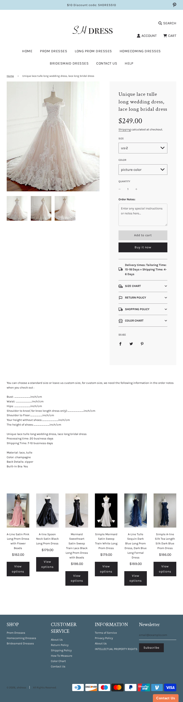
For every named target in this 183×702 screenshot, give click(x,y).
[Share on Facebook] (120, 343)
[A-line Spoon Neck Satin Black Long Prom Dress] (47, 510)
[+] (136, 189)
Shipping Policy (61, 650)
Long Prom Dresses (93, 51)
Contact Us (106, 63)
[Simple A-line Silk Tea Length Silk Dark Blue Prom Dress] (165, 510)
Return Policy (60, 645)
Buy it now (143, 247)
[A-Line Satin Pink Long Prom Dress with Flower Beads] (18, 510)
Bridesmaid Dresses (69, 63)
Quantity (124, 181)
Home (27, 51)
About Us (57, 639)
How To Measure (61, 655)
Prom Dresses (16, 632)
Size (121, 138)
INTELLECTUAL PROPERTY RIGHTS (116, 649)
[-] (120, 189)
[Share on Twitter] (131, 343)
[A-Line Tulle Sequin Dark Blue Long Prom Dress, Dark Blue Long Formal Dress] (135, 510)
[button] (143, 286)
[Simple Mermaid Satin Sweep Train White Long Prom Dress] (106, 510)
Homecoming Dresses (140, 51)
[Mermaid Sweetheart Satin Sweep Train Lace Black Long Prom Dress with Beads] (76, 510)
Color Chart (58, 661)
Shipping (125, 129)
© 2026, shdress (16, 687)
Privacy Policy (104, 638)
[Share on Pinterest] (142, 343)
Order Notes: (127, 199)
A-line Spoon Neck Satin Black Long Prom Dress (47, 539)
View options (18, 568)
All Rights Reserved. (44, 687)
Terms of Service (106, 632)
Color (122, 159)
